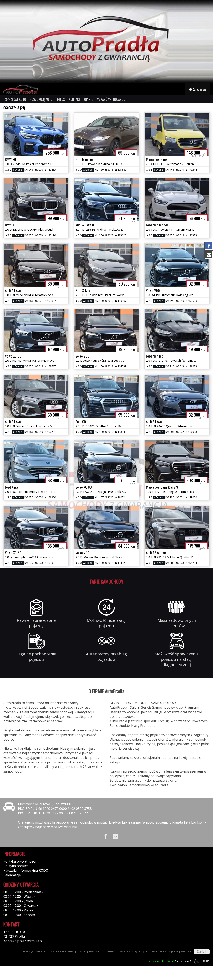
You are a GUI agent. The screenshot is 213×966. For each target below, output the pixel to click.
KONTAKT (74, 99)
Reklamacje (12, 875)
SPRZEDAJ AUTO (15, 99)
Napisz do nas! (169, 960)
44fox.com (205, 960)
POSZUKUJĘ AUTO (41, 99)
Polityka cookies (15, 866)
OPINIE (88, 99)
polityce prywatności (181, 951)
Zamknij (202, 951)
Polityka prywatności (19, 861)
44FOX (60, 99)
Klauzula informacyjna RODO (25, 870)
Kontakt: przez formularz (22, 941)
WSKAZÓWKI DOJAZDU (110, 99)
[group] (106, 41)
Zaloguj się (199, 89)
